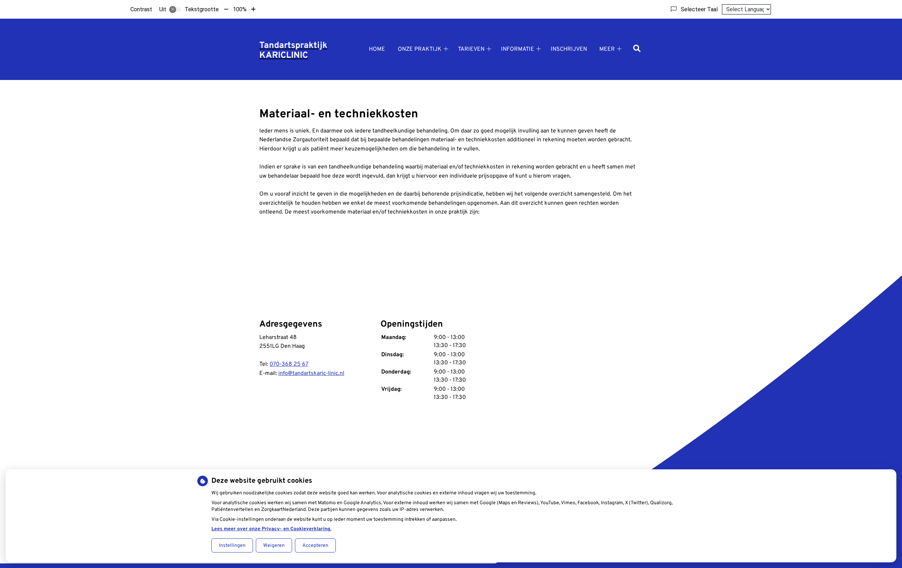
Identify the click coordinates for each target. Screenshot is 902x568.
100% (240, 9)
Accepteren (315, 546)
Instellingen (232, 546)
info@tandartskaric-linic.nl (311, 373)
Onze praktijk (419, 49)
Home (377, 49)
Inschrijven (569, 49)
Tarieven (471, 49)
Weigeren (274, 546)
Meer (607, 49)
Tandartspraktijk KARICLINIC (293, 50)
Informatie (517, 49)
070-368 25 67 (289, 364)
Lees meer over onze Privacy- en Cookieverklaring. (271, 529)
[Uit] (175, 9)
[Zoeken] (637, 49)
